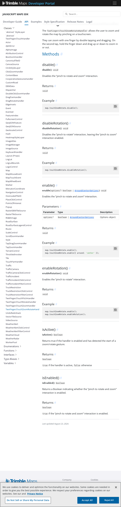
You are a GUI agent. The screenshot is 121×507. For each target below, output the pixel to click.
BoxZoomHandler (14, 57)
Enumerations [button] (11, 346)
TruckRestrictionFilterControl (19, 294)
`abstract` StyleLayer (15, 32)
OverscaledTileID (13, 196)
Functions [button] (9, 350)
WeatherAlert (12, 324)
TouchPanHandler (14, 261)
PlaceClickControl (14, 199)
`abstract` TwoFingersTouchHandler (18, 37)
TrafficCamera (12, 269)
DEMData (10, 86)
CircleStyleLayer (13, 67)
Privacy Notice (35, 493)
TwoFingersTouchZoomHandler (19, 305)
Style (8, 239)
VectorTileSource (13, 316)
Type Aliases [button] (10, 358)
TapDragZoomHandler (16, 243)
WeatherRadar (12, 338)
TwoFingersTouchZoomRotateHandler (19, 309)
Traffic (9, 265)
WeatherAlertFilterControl (18, 331)
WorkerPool (11, 342)
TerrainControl (12, 250)
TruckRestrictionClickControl (19, 291)
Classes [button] (8, 28)
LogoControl (11, 166)
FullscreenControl (14, 119)
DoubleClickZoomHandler (18, 93)
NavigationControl (14, 192)
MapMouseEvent (14, 174)
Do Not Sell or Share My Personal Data (28, 500)
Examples (36, 21)
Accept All (87, 500)
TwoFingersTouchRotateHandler (19, 302)
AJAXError (10, 45)
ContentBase (12, 75)
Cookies (94, 479)
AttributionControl (14, 53)
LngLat (9, 159)
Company (67, 479)
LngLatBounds (12, 163)
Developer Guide (12, 21)
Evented (9, 111)
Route (8, 228)
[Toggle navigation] (114, 3)
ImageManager (13, 144)
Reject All (109, 500)
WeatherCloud (12, 334)
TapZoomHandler (14, 247)
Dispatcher (11, 89)
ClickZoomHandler (14, 71)
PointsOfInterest (13, 203)
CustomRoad (12, 82)
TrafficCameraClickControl (18, 272)
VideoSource (11, 320)
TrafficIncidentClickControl (18, 280)
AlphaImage (11, 49)
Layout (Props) (13, 155)
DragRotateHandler (15, 100)
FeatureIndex (12, 115)
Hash (8, 133)
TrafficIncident (12, 276)
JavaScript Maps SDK (15, 14)
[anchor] (61, 54)
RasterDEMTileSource (16, 210)
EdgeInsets (11, 104)
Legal (89, 21)
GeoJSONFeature (13, 122)
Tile (7, 258)
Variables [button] (9, 363)
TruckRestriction (13, 287)
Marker (9, 184)
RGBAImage (11, 217)
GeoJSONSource (13, 126)
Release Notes (75, 21)
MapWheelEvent (13, 181)
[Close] (115, 487)
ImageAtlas (11, 141)
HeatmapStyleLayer (15, 137)
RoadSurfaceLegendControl (19, 225)
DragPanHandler (13, 97)
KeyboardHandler (14, 152)
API (26, 21)
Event (8, 108)
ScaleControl (11, 232)
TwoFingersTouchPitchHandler (19, 298)
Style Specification (54, 21)
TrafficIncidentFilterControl (18, 283)
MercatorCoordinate (15, 188)
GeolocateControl (14, 130)
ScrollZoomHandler (15, 236)
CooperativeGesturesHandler (19, 78)
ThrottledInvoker (14, 254)
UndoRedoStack (13, 313)
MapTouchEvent (13, 177)
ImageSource (12, 148)
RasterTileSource (13, 214)
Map (8, 170)
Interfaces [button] (9, 354)
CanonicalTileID (13, 60)
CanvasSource (12, 64)
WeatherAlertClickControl (17, 327)
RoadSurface (11, 221)
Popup (9, 207)
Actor (8, 42)
